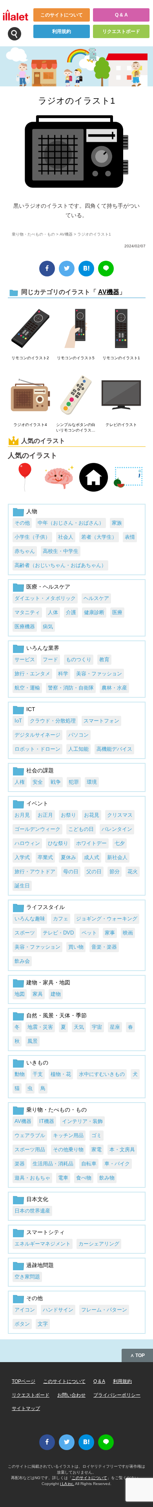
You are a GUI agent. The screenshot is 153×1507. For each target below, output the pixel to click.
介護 (71, 612)
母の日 (70, 871)
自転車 (89, 1164)
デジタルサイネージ (37, 735)
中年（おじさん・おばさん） (71, 523)
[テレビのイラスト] (121, 395)
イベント (37, 803)
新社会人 (117, 857)
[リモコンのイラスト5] (76, 329)
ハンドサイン (58, 1310)
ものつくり (78, 659)
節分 (114, 871)
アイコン (25, 1310)
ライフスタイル (45, 907)
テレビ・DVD (58, 933)
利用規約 (61, 31)
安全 (38, 782)
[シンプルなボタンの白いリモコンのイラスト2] (76, 395)
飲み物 (107, 1178)
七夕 (120, 843)
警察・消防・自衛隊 (71, 688)
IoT (18, 721)
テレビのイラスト (121, 424)
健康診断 (94, 612)
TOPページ (23, 1381)
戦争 (56, 782)
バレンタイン (117, 829)
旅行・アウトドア (35, 871)
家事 (110, 933)
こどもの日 (81, 829)
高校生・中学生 (60, 551)
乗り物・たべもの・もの (33, 234)
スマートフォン (101, 721)
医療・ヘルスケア (48, 586)
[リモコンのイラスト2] (30, 329)
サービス (25, 659)
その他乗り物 (68, 1149)
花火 (133, 871)
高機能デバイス (114, 749)
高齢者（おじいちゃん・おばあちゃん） (60, 565)
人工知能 (78, 749)
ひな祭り (58, 843)
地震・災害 (40, 1027)
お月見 (22, 815)
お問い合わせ (71, 1395)
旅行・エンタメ (32, 674)
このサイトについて (61, 15)
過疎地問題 (40, 1265)
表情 (130, 537)
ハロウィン (27, 843)
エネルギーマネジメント (43, 1244)
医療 (117, 612)
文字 (43, 1324)
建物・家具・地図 (48, 982)
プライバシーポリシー (116, 1395)
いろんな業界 (42, 648)
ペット (89, 933)
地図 (20, 994)
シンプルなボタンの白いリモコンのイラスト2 (75, 427)
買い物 (76, 947)
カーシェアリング (98, 1244)
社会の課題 (40, 770)
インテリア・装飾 (82, 1121)
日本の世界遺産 (32, 1211)
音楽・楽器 (104, 947)
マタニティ (27, 612)
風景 (32, 1041)
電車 (63, 1178)
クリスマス (120, 815)
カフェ (60, 919)
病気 (48, 626)
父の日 (94, 871)
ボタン (22, 1324)
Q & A (121, 15)
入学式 (22, 857)
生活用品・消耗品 (53, 1164)
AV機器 (66, 234)
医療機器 (25, 626)
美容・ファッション (99, 674)
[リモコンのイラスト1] (121, 329)
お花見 (91, 815)
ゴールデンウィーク (37, 829)
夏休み (68, 857)
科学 (63, 674)
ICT (30, 709)
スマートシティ (45, 1232)
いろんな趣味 (30, 919)
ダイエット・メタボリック (45, 598)
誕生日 (22, 886)
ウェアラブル (30, 1135)
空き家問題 (27, 1277)
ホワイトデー (91, 843)
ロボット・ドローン (37, 749)
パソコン (78, 735)
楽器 (20, 1164)
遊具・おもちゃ (32, 1178)
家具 (38, 994)
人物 (31, 511)
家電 (96, 1149)
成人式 (91, 857)
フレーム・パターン (104, 1310)
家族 (117, 523)
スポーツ (25, 933)
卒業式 (45, 857)
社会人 (65, 537)
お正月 (45, 815)
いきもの (37, 1062)
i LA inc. (67, 1483)
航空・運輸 (27, 688)
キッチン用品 (68, 1135)
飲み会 (22, 961)
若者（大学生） (99, 537)
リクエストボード (121, 31)
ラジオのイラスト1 (76, 101)
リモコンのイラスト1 (121, 358)
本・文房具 (122, 1149)
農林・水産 (114, 688)
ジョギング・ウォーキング (106, 919)
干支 (38, 1074)
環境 (92, 782)
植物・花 (61, 1074)
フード (50, 659)
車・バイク (117, 1164)
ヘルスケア (96, 598)
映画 (128, 933)
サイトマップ (26, 1408)
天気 (79, 1027)
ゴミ (96, 1135)
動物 (20, 1074)
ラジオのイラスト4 (30, 424)
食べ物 (83, 1178)
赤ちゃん (25, 551)
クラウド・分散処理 (53, 721)
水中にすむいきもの (102, 1074)
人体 (53, 612)
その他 (22, 523)
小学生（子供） (32, 537)
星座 (115, 1027)
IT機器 (46, 1121)
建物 (56, 994)
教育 (104, 659)
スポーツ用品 (30, 1149)
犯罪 (74, 782)
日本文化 (37, 1199)
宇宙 (97, 1027)
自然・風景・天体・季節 (56, 1015)
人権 (20, 782)
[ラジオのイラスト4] (30, 395)
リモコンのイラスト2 (30, 358)
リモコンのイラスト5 (76, 358)
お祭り (68, 815)
